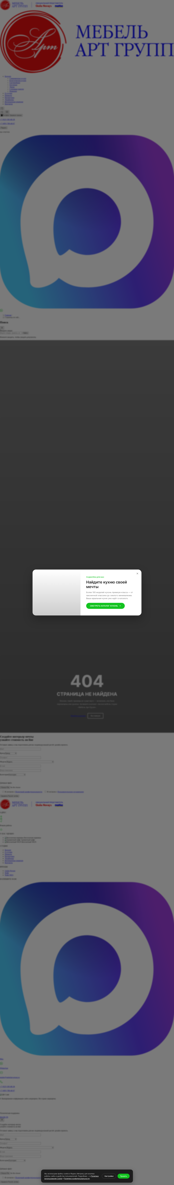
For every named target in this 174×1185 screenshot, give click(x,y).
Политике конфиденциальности (76, 1179)
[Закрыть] (137, 573)
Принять (123, 1176)
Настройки (109, 1176)
